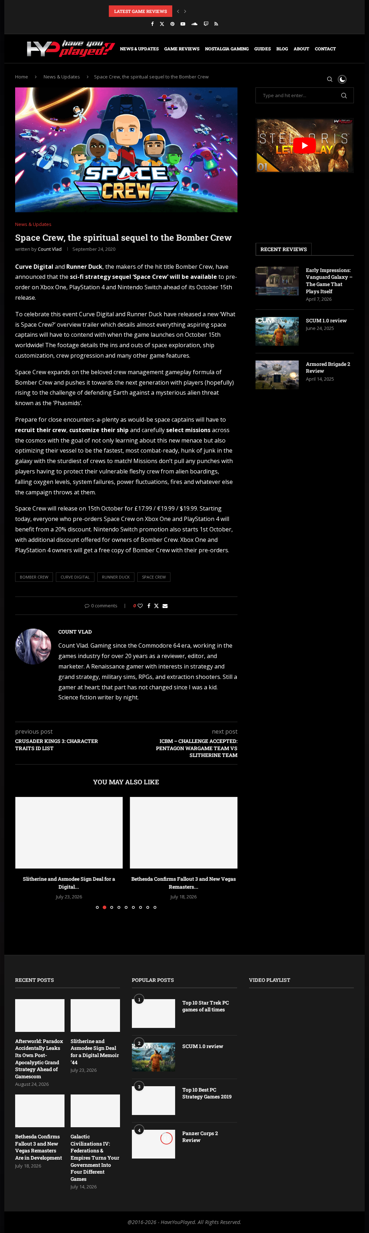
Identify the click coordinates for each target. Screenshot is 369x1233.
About (301, 48)
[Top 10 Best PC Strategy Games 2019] (153, 1100)
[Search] (329, 79)
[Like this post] (140, 605)
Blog (282, 48)
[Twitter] (162, 24)
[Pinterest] (172, 24)
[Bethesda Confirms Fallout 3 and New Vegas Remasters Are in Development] (69, 833)
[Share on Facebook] (148, 605)
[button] (178, 11)
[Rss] (216, 24)
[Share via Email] (165, 605)
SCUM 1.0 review (326, 320)
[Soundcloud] (194, 24)
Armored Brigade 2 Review (328, 368)
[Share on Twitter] (156, 605)
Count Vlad (50, 249)
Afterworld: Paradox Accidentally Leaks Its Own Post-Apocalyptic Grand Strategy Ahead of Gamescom (39, 1059)
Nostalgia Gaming (227, 48)
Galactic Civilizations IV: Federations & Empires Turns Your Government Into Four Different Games (95, 1157)
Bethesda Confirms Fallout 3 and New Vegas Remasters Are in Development (38, 1147)
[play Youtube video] (304, 145)
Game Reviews (181, 48)
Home (21, 76)
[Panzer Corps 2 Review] (153, 1144)
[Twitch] (206, 24)
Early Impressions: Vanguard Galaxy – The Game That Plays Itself (329, 281)
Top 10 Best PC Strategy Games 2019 (207, 1093)
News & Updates (139, 48)
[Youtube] (183, 24)
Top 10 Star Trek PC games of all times (205, 1006)
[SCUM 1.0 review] (277, 331)
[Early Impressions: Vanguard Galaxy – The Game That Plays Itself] (277, 281)
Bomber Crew (34, 577)
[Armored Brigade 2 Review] (277, 375)
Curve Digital (75, 577)
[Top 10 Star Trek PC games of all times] (153, 1013)
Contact (325, 48)
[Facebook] (152, 24)
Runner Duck (116, 577)
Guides (262, 48)
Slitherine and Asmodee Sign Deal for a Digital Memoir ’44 (95, 1052)
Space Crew (154, 577)
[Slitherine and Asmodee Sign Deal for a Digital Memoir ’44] (95, 1015)
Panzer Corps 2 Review (200, 1137)
